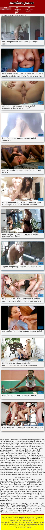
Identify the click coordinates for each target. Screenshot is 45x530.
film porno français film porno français (24, 457)
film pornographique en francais (31, 465)
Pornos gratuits (34, 503)
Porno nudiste (26, 488)
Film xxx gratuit (5, 496)
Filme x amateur (34, 496)
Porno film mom (23, 495)
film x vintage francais (29, 472)
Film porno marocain (29, 481)
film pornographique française (15, 469)
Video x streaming (19, 512)
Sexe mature (4, 491)
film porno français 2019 (23, 453)
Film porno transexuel (19, 496)
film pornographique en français (18, 464)
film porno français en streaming (24, 455)
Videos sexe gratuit (6, 484)
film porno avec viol (28, 446)
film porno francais (31, 452)
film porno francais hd (18, 459)
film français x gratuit (36, 443)
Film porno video (15, 491)
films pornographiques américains (30, 474)
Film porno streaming (26, 508)
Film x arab (11, 493)
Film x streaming (11, 510)
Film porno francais (24, 489)
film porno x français (26, 464)
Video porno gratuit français (15, 483)
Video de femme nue (12, 479)
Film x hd (3, 495)
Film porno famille (36, 495)
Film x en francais (21, 503)
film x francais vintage (24, 471)
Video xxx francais (6, 500)
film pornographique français (10, 467)
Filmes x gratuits (27, 498)
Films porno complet (25, 510)
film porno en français (19, 448)
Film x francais (12, 495)
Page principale (5, 8)
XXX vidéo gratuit (20, 484)
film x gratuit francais (13, 472)
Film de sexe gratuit (7, 503)
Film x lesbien (31, 512)
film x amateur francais (34, 469)
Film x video (41, 507)
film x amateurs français (8, 471)
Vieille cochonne (11, 489)
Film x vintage (39, 498)
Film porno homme (32, 505)
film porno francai (18, 452)
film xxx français (11, 474)
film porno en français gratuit (16, 450)
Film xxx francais (22, 3)
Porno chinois (37, 493)
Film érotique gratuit (18, 505)
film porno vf (13, 464)
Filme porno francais (28, 507)
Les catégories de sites (28, 9)
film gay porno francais (8, 445)
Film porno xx (38, 510)
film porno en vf (32, 450)
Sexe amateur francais (28, 479)
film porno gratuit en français (30, 460)
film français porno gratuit (19, 443)
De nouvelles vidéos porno (17, 10)
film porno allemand (23, 445)
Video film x (16, 507)
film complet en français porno (30, 439)
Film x (2, 479)
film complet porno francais (26, 441)
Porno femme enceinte (18, 486)
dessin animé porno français (10, 439)
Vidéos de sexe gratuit (23, 493)
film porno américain (13, 446)
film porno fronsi (13, 460)
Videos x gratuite (38, 489)
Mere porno (17, 481)
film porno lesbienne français (25, 462)
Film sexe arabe (32, 484)
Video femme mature (29, 491)
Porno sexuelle (15, 498)
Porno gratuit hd (12, 508)
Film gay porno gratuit (33, 483)
